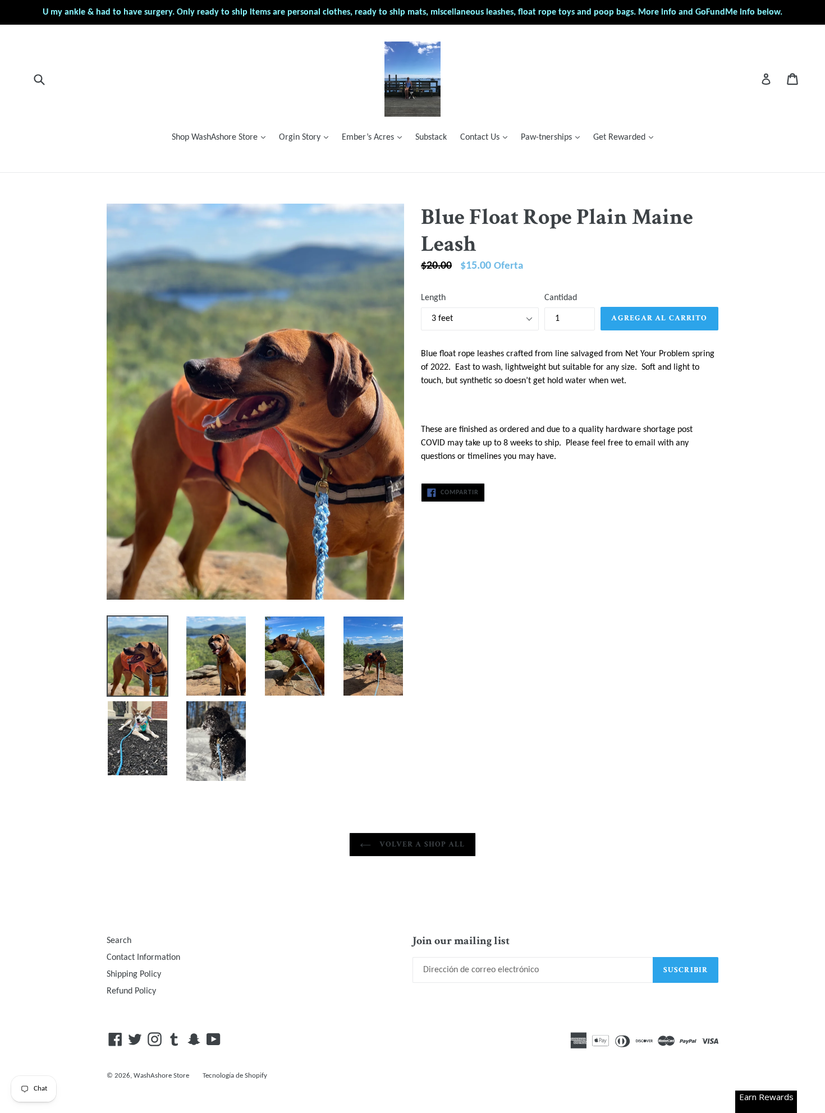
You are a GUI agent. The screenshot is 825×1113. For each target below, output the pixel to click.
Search (119, 940)
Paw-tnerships (553, 137)
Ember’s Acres (374, 137)
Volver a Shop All (421, 844)
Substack (431, 137)
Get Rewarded (626, 137)
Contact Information (143, 957)
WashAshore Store (161, 1075)
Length (433, 297)
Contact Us (486, 137)
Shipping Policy (134, 974)
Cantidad (560, 297)
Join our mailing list (461, 941)
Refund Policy (131, 991)
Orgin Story (306, 137)
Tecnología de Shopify (235, 1075)
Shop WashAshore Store (221, 137)
